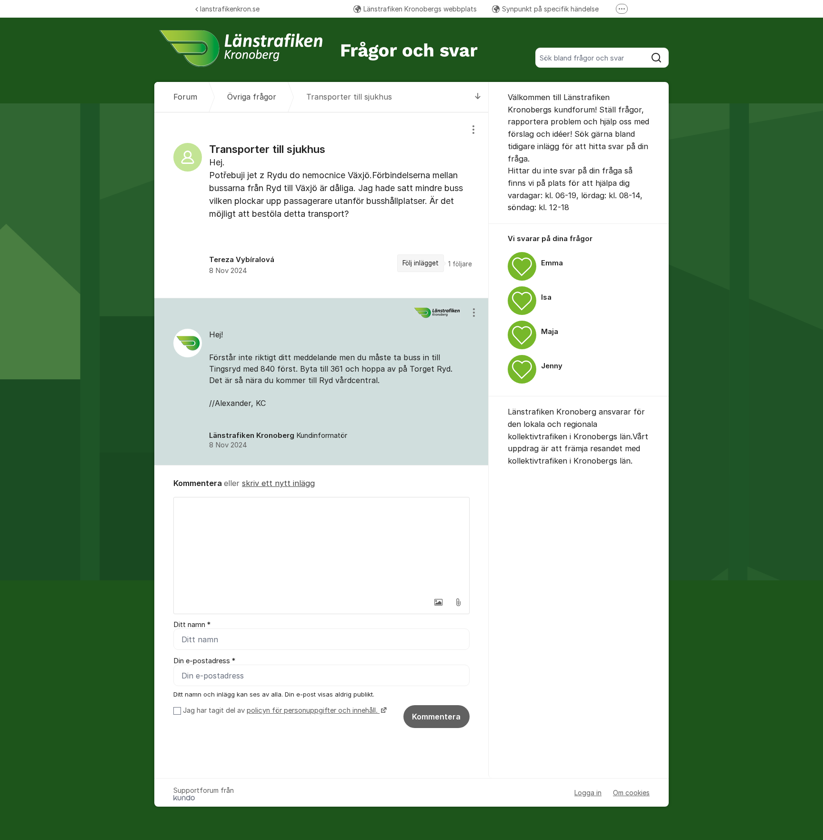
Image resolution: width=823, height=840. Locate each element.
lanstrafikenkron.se (230, 9)
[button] (438, 602)
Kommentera (436, 716)
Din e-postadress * (204, 661)
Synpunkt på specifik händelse (550, 9)
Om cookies (631, 793)
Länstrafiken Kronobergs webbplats (420, 9)
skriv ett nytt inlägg (278, 483)
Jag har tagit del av (280, 710)
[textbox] (321, 545)
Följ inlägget (420, 263)
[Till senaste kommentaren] (478, 96)
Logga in (588, 793)
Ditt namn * (192, 624)
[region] (321, 205)
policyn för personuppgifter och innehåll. (313, 710)
